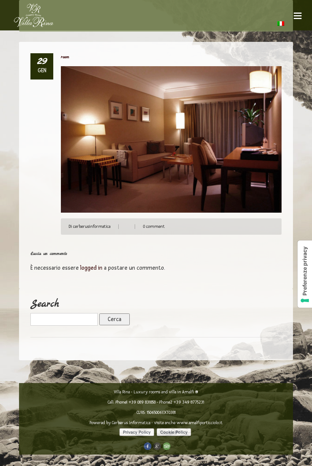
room (65, 57)
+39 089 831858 (142, 402)
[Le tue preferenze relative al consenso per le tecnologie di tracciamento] (305, 274)
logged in (91, 268)
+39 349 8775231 (189, 402)
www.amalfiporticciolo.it (200, 422)
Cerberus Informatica (131, 422)
